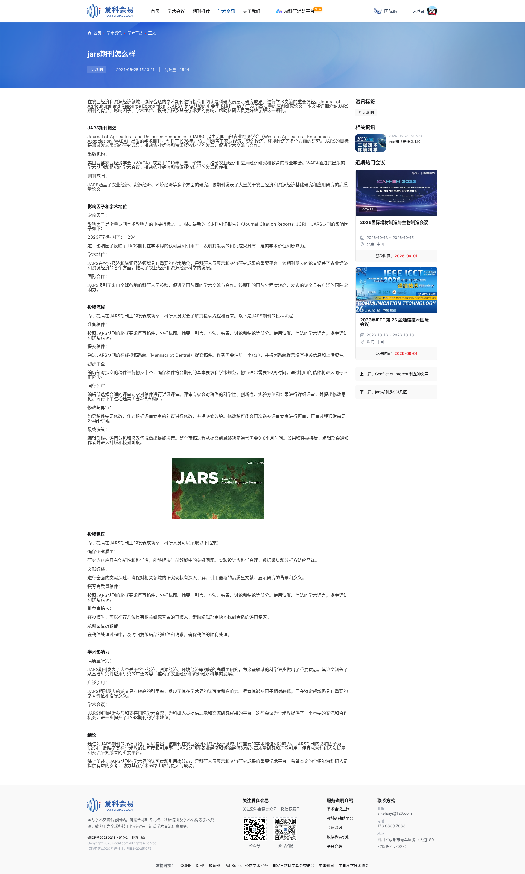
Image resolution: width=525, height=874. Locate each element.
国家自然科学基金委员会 (293, 865)
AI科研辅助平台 (299, 11)
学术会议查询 (338, 809)
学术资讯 (226, 11)
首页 (155, 11)
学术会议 (176, 11)
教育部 (214, 865)
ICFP (200, 865)
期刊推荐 (201, 11)
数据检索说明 (338, 837)
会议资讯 (334, 827)
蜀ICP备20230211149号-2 (108, 837)
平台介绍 (334, 846)
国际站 (390, 11)
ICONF (185, 865)
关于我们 (251, 11)
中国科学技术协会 (354, 865)
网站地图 (138, 837)
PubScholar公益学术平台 (246, 865)
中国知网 (326, 865)
